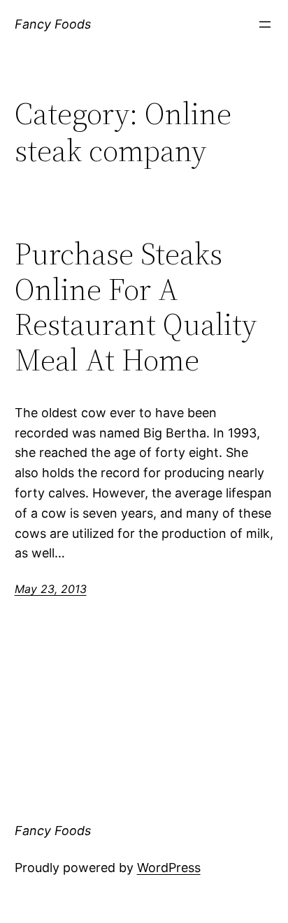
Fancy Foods (53, 24)
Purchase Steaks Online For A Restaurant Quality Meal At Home (136, 307)
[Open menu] (265, 24)
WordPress (169, 867)
